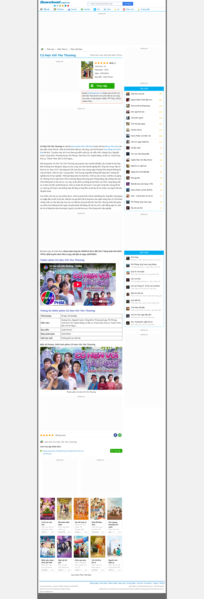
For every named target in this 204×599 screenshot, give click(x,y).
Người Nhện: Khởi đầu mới (141, 100)
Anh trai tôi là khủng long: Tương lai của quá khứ (140, 106)
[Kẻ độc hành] (128, 148)
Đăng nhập (94, 583)
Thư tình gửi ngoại (138, 124)
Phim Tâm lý (62, 49)
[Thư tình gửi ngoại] (128, 123)
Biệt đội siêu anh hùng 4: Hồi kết (142, 185)
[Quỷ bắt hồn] (128, 301)
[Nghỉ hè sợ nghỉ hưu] (128, 166)
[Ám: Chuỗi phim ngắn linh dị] (128, 323)
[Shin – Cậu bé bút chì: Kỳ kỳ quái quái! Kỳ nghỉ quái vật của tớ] (128, 196)
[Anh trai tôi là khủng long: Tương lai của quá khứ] (128, 105)
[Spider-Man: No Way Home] (128, 160)
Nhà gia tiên (135, 178)
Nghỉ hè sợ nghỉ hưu (139, 166)
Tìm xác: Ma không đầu (140, 154)
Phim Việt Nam (76, 49)
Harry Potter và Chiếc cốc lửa (141, 136)
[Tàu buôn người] (128, 117)
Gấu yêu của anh (137, 94)
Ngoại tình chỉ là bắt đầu (140, 172)
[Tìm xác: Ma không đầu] (128, 154)
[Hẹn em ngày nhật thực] (128, 142)
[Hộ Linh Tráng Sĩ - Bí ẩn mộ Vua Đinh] (128, 287)
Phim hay (50, 49)
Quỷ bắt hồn (135, 300)
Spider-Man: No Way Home (141, 160)
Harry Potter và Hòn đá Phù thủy (141, 191)
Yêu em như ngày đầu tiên (141, 315)
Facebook (148, 583)
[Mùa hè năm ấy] (128, 294)
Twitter (155, 583)
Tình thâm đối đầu (138, 307)
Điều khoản (113, 583)
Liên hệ (139, 583)
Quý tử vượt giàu (137, 272)
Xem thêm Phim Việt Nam (81, 575)
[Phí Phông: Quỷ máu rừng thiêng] (128, 202)
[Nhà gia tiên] (128, 178)
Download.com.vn (42, 49)
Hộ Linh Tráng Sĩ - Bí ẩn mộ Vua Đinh (145, 286)
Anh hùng (134, 257)
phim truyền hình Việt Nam (82, 146)
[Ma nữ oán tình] (128, 208)
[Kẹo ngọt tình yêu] (128, 111)
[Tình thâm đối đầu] (128, 308)
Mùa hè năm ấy (137, 293)
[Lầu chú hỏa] (128, 280)
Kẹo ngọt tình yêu (137, 112)
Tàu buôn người (137, 118)
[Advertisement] (102, 31)
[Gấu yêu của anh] (128, 93)
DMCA (162, 583)
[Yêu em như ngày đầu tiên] (128, 316)
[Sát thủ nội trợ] (128, 129)
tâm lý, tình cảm (111, 146)
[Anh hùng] (128, 258)
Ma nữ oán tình (137, 208)
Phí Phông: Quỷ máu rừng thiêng (141, 203)
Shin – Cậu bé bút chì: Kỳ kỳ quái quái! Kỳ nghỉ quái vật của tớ (142, 197)
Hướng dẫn (131, 583)
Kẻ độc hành (136, 148)
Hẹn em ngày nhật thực (140, 142)
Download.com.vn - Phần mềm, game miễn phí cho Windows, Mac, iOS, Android (55, 3)
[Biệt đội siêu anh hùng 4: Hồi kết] (128, 184)
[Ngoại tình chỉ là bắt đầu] (128, 172)
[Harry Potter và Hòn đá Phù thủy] (128, 190)
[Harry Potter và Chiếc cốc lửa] (128, 135)
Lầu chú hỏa (135, 279)
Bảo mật (122, 583)
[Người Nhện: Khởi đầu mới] (128, 99)
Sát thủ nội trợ (136, 130)
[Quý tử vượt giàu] (128, 272)
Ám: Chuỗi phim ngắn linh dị (141, 322)
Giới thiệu (103, 583)
